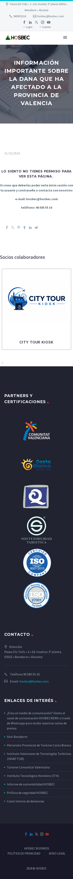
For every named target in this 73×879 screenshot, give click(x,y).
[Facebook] (24, 22)
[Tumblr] (24, 227)
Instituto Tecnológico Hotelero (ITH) (33, 776)
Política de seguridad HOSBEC (27, 793)
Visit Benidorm (17, 737)
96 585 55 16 (31, 674)
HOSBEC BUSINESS (36, 848)
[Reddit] (36, 227)
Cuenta (46, 27)
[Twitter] (36, 22)
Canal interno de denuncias (25, 801)
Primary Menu (65, 37)
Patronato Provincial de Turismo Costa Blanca (39, 745)
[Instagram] (43, 22)
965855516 (19, 16)
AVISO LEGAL (57, 853)
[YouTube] (49, 22)
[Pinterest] (18, 227)
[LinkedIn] (30, 22)
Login (29, 27)
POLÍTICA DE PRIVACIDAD (24, 853)
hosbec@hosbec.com (50, 16)
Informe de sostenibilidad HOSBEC (31, 784)
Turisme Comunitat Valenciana (28, 767)
